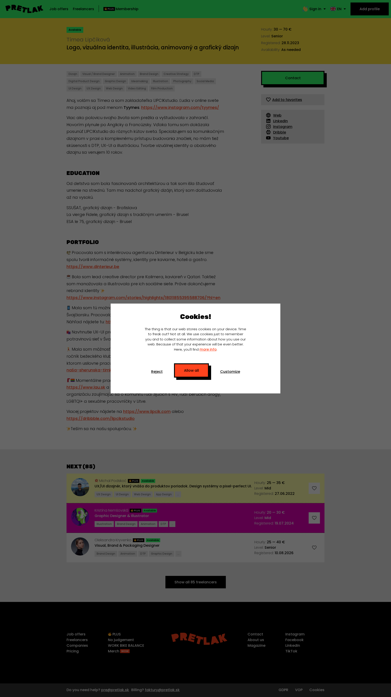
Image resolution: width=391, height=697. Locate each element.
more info (208, 349)
